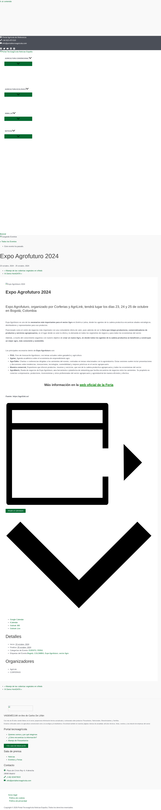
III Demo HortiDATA (13, 274)
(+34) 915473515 (13, 777)
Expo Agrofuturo (51, 653)
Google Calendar (17, 619)
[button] (30, 58)
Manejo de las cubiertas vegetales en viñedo (23, 271)
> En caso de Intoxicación (16, 746)
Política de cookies (17, 798)
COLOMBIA (39, 653)
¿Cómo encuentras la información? (22, 737)
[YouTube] (8, 49)
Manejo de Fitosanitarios (18, 741)
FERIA (40, 650)
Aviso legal (12, 795)
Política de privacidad (18, 801)
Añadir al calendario (15, 511)
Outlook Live (15, 628)
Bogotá (30, 653)
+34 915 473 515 (9, 40)
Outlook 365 (15, 626)
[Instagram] (14, 49)
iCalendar (14, 622)
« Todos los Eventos (8, 242)
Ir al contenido (6, 1)
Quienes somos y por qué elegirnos (22, 735)
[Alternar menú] (18, 64)
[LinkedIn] (11, 49)
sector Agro (64, 653)
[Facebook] (1, 49)
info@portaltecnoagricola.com (14, 43)
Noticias (11, 757)
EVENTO (32, 650)
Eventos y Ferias (15, 760)
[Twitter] (4, 49)
